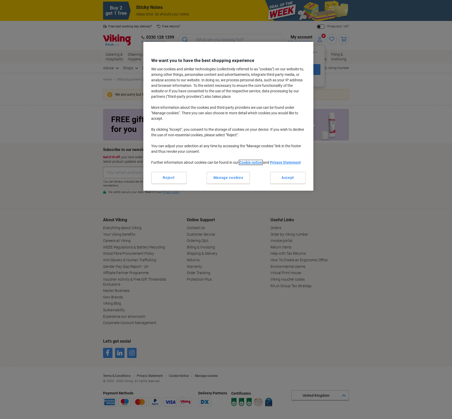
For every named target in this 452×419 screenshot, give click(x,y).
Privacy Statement (285, 162)
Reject (168, 177)
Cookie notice (250, 162)
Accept (287, 177)
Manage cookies (228, 177)
